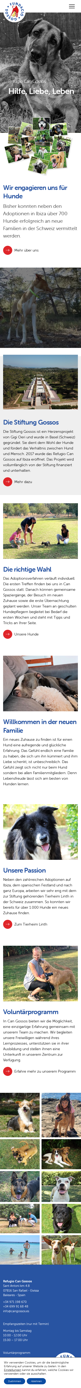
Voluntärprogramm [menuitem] (16, 1353)
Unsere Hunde (26, 634)
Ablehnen (36, 1381)
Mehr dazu (23, 481)
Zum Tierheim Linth (30, 924)
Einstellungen (12, 1370)
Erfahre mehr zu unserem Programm (45, 1071)
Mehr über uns (26, 250)
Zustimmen (14, 1381)
